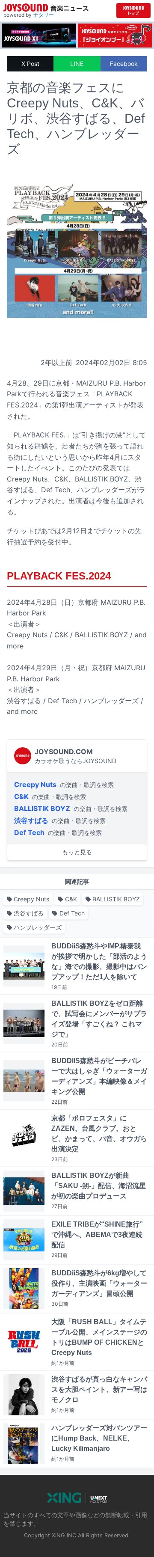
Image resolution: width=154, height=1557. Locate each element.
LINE (76, 63)
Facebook (124, 63)
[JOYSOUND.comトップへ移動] (133, 10)
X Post (30, 63)
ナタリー (43, 15)
